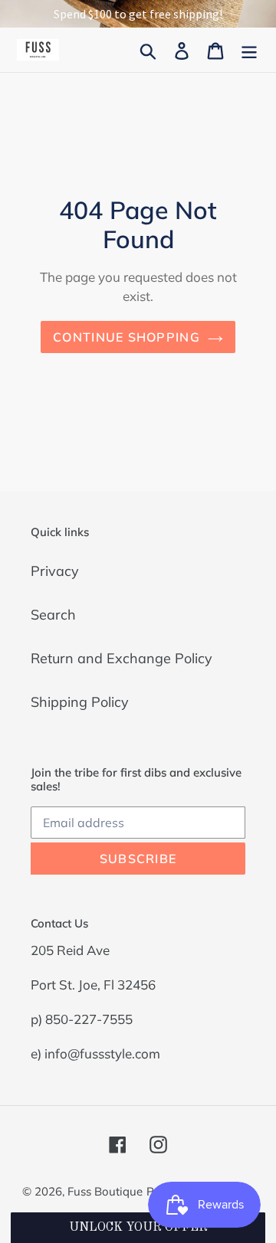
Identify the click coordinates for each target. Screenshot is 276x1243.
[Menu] (249, 49)
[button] (137, 1227)
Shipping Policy (80, 702)
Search (53, 614)
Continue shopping (126, 337)
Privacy (55, 571)
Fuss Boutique (105, 1191)
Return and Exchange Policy (121, 658)
